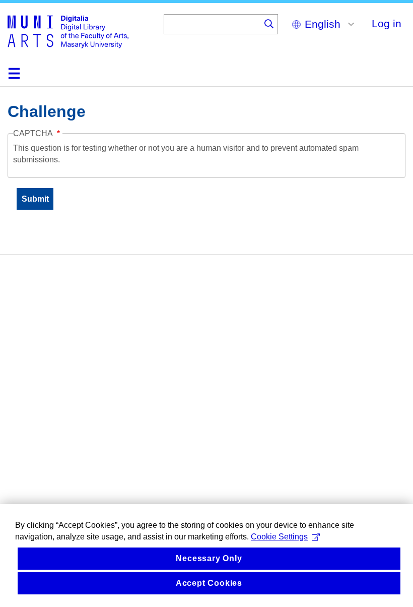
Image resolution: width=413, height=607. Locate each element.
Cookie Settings (279, 536)
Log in (386, 23)
